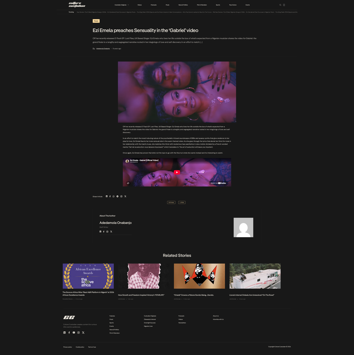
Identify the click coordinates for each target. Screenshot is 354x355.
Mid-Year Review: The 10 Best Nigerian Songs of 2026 (79, 12)
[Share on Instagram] (121, 196)
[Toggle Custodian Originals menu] (128, 5)
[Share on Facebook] (110, 196)
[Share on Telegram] (117, 196)
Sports (218, 5)
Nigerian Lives (148, 326)
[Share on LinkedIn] (106, 196)
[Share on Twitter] (125, 196)
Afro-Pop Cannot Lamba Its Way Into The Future (185, 12)
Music (167, 5)
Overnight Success (149, 323)
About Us (216, 316)
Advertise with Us (218, 319)
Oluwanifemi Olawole (68, 299)
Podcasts (153, 5)
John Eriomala (121, 299)
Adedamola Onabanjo (103, 48)
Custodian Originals (120, 5)
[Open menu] (284, 5)
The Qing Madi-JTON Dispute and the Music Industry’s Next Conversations (148, 12)
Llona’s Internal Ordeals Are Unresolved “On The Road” (251, 295)
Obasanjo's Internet (150, 319)
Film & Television (202, 5)
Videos (140, 5)
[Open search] (280, 5)
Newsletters (182, 323)
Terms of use (92, 347)
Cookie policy (80, 347)
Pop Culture (232, 5)
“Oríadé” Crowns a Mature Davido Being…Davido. (194, 295)
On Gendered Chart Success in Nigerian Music (110, 12)
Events (248, 5)
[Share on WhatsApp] (114, 196)
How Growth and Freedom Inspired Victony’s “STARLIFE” (141, 295)
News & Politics (183, 5)
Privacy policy (67, 347)
